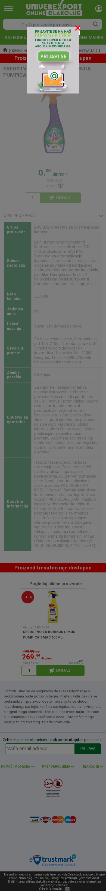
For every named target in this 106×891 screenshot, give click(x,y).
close (78, 29)
